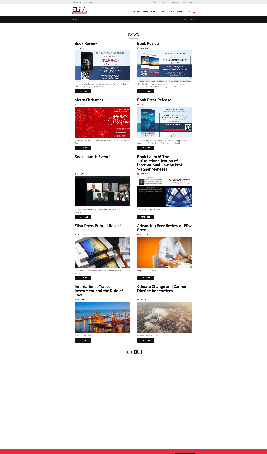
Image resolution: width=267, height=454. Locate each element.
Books (145, 11)
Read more (83, 91)
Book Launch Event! (92, 156)
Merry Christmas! (90, 100)
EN (163, 2)
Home (185, 20)
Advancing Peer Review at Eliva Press (164, 227)
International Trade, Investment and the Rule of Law (99, 290)
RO (165, 2)
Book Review (86, 43)
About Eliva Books (176, 11)
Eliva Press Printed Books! (98, 225)
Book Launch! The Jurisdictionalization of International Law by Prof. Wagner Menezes (160, 163)
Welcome (136, 11)
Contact (163, 11)
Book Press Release (154, 100)
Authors (153, 11)
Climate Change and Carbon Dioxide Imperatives (161, 288)
